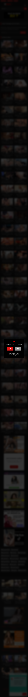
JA (10, 348)
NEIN (18, 348)
